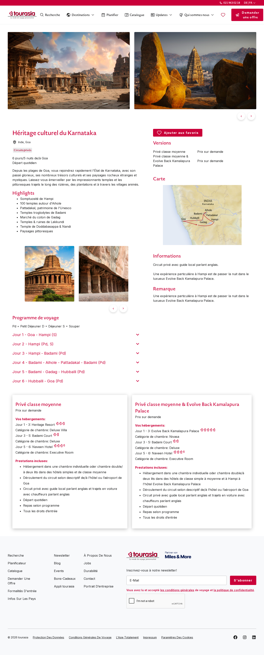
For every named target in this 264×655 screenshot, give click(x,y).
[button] (250, 3)
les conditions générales (177, 590)
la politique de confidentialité (234, 590)
